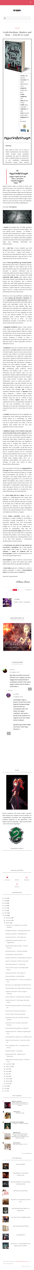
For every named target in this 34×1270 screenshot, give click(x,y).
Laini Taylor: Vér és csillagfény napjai (20, 1217)
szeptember (9, 1064)
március (8, 1078)
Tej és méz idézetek (12, 647)
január (7, 1083)
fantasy (17, 28)
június (7, 1071)
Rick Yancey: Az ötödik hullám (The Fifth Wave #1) (18, 985)
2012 (5, 1088)
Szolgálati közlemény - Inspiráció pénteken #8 (17, 930)
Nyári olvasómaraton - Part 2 (20, 1144)
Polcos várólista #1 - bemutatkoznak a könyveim (18, 997)
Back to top (26, 1266)
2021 (5, 898)
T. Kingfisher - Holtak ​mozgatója (20, 1123)
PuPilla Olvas (16, 1111)
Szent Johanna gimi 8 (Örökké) (21, 1226)
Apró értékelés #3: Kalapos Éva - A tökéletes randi (18, 1037)
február (8, 1081)
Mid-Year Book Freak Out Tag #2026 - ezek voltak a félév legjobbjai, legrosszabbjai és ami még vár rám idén (20, 1136)
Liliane (17, 599)
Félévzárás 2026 (20, 1113)
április (7, 1076)
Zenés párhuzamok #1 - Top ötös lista (15, 964)
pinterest (17, 880)
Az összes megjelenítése (26, 1153)
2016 (5, 910)
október (8, 923)
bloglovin (7, 880)
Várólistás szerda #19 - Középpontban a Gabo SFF (18, 957)
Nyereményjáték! (20, 1164)
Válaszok (10, 690)
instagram (26, 880)
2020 (5, 901)
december (8, 918)
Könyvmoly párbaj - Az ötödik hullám (14, 976)
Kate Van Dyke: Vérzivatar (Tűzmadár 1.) (15, 1011)
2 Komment (28, 589)
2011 (5, 1091)
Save (15, 590)
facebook (17, 886)
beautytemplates (22, 1261)
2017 (5, 908)
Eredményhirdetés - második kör (14, 1051)
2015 (5, 913)
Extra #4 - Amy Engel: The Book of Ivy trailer (16, 961)
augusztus (9, 1066)
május (7, 1074)
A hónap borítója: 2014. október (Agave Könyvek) (18, 988)
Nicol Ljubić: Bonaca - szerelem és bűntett (16, 951)
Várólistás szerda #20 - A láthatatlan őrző (16, 934)
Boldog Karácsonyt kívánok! (20, 1190)
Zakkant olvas (16, 1132)
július (7, 1069)
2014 (5, 915)
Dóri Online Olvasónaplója (17, 1122)
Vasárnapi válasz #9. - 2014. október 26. (15, 937)
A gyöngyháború (20, 1235)
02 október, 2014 (14, 672)
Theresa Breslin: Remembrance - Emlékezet (17, 1028)
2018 (5, 905)
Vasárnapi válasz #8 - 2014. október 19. (15, 973)
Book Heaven (16, 1143)
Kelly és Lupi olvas (16, 1101)
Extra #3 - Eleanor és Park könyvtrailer (15, 1014)
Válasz (30, 689)
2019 (5, 903)
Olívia (12, 669)
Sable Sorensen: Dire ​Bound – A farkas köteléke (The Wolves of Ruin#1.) (20, 1104)
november (9, 920)
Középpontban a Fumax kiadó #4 (13, 954)
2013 (5, 1086)
